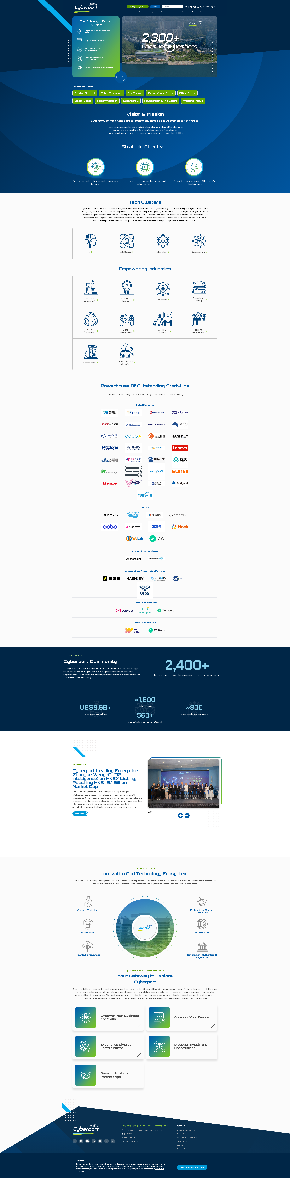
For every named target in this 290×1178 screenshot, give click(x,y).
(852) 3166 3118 (129, 1138)
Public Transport (111, 93)
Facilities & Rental (189, 12)
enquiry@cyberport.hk (133, 1141)
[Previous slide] (180, 815)
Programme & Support (158, 12)
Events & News (182, 1134)
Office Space (187, 93)
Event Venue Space (161, 93)
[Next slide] (187, 815)
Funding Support (84, 93)
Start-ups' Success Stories (187, 1138)
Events (155, 6)
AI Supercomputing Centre (161, 100)
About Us (142, 12)
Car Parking (135, 93)
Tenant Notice (182, 1141)
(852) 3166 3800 (130, 1134)
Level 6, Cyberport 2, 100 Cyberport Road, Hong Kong (143, 1130)
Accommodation (107, 100)
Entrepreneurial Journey (186, 1130)
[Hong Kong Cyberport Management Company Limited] (74, 10)
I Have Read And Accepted (192, 1167)
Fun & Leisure (212, 12)
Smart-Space (83, 100)
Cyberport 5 (175, 12)
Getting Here (181, 1145)
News (202, 12)
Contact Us (181, 1149)
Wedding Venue (193, 100)
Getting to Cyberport (137, 6)
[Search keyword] (163, 7)
